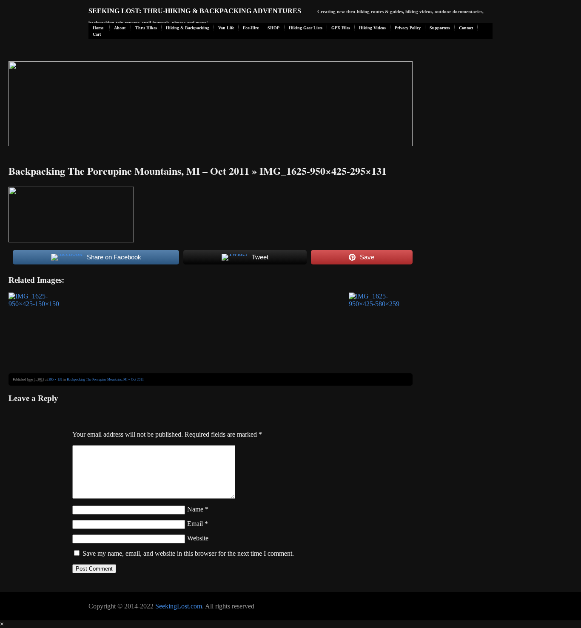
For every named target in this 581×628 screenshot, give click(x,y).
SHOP (273, 28)
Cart (97, 34)
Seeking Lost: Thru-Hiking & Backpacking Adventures (194, 10)
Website (197, 538)
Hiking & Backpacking (187, 28)
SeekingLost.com (178, 606)
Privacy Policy (408, 28)
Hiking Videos (372, 28)
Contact (466, 28)
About (119, 28)
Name (197, 509)
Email (197, 523)
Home (98, 28)
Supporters (440, 28)
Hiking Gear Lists (305, 28)
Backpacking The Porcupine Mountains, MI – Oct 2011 (129, 170)
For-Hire (251, 28)
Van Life (226, 28)
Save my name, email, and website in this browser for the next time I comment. (188, 553)
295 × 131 (55, 379)
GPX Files (340, 28)
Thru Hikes (146, 28)
